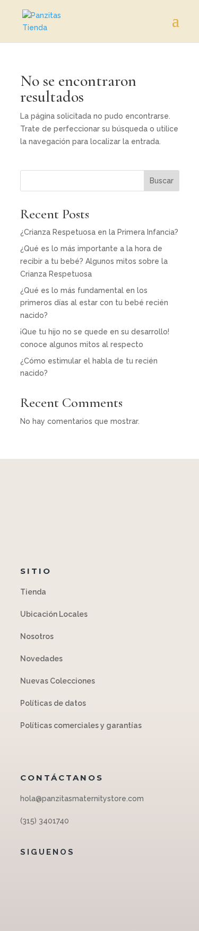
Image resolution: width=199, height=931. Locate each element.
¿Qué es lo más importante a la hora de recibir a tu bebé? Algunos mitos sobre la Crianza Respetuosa (94, 261)
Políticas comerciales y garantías (81, 725)
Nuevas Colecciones (57, 681)
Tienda (33, 592)
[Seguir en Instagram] (97, 875)
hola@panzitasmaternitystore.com (82, 798)
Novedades (41, 658)
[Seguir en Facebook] (75, 875)
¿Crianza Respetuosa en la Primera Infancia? (99, 232)
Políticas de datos (54, 703)
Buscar (162, 180)
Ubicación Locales (54, 614)
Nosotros (37, 636)
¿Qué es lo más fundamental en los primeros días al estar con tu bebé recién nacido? (94, 303)
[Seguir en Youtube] (118, 875)
